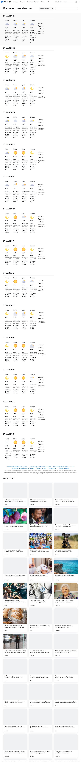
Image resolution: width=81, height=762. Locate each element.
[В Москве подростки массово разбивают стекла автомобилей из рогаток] (15, 494)
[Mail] (2, 2)
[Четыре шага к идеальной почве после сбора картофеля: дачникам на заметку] (40, 746)
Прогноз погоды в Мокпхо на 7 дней (63, 466)
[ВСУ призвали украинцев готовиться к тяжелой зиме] (40, 494)
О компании (7, 761)
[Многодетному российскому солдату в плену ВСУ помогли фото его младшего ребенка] (66, 494)
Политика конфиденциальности (32, 761)
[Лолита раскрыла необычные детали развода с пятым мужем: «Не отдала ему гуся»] (66, 721)
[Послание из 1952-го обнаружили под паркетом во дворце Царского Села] (66, 519)
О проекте (21, 761)
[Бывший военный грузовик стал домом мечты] (40, 620)
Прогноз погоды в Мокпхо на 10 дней (23, 468)
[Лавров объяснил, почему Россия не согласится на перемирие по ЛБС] (40, 696)
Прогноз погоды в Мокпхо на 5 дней (40, 466)
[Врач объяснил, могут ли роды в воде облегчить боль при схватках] (15, 721)
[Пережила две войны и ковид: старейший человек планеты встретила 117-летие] (66, 595)
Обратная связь (58, 761)
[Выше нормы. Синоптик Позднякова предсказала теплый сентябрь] (40, 545)
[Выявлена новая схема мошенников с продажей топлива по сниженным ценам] (15, 595)
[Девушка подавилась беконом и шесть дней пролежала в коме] (15, 696)
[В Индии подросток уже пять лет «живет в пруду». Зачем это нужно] (15, 670)
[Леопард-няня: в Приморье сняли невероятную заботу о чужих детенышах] (15, 570)
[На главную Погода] (7, 2)
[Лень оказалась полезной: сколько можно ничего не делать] (66, 645)
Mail (2, 761)
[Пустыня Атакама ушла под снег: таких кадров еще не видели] (66, 670)
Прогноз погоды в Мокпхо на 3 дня (17, 466)
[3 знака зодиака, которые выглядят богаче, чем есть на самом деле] (40, 670)
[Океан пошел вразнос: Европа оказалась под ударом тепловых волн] (66, 570)
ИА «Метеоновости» (75, 761)
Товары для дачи (64, 468)
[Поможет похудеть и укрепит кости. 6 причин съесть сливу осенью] (15, 519)
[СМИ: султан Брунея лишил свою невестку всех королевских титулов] (40, 519)
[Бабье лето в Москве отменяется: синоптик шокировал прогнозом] (15, 645)
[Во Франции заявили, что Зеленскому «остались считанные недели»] (40, 721)
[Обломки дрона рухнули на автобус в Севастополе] (66, 746)
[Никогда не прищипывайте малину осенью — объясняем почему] (15, 545)
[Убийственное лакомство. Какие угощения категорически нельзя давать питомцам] (15, 746)
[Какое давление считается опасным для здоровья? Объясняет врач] (40, 595)
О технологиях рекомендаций (47, 761)
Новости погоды (41, 468)
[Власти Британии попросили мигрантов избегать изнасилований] (66, 620)
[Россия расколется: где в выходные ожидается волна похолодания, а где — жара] (66, 545)
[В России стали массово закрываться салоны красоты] (40, 570)
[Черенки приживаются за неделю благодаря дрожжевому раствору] (66, 696)
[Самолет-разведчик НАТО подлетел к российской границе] (40, 645)
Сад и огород (52, 468)
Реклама (13, 761)
